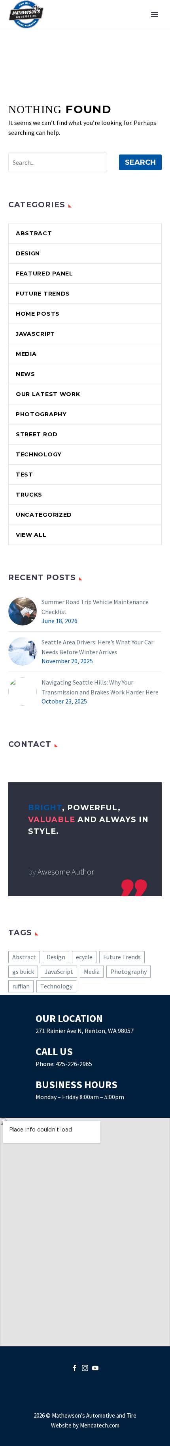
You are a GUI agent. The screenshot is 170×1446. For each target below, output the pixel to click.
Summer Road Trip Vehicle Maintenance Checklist (95, 607)
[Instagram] (85, 1368)
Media (26, 353)
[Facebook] (75, 1368)
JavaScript (35, 333)
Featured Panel (44, 273)
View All (31, 534)
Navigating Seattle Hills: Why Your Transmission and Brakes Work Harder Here (100, 687)
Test (24, 474)
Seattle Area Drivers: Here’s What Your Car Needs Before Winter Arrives (97, 647)
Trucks (29, 494)
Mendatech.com (99, 1425)
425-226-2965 (74, 1064)
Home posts (38, 313)
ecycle (84, 957)
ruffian (21, 986)
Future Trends (43, 293)
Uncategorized (44, 514)
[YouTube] (95, 1368)
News (25, 374)
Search (140, 162)
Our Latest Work (48, 394)
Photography (41, 414)
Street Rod (37, 434)
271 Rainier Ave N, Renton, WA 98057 (85, 1031)
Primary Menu (154, 14)
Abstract (34, 233)
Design (28, 253)
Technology (39, 454)
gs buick (23, 971)
